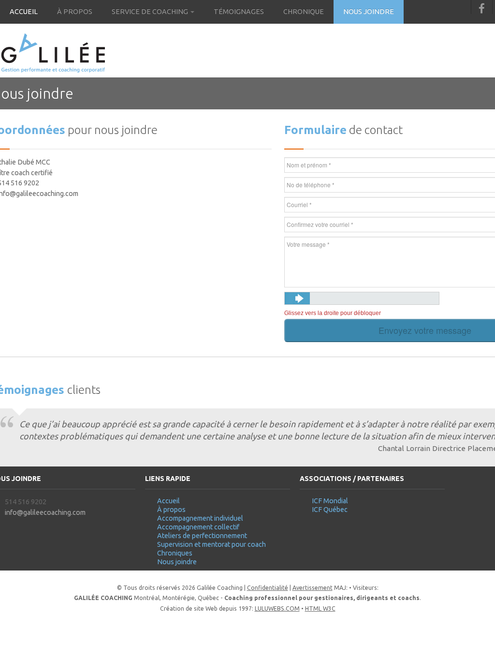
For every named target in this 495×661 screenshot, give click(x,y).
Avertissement (312, 588)
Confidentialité (267, 588)
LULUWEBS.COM (277, 608)
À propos (74, 11)
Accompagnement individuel (200, 518)
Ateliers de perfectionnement (202, 536)
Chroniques (174, 553)
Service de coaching (150, 11)
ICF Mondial (330, 501)
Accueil (24, 11)
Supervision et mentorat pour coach (211, 544)
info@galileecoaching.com (45, 512)
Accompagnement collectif (198, 527)
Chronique (303, 11)
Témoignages (239, 11)
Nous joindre (368, 11)
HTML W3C (320, 608)
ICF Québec (330, 509)
